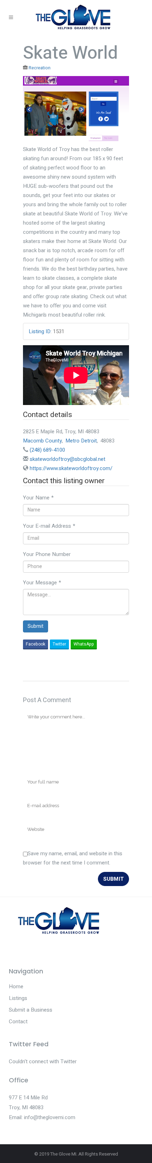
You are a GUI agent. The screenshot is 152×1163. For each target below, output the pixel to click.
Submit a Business (30, 1010)
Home (16, 986)
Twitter (59, 644)
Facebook (35, 644)
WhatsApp (84, 644)
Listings (18, 998)
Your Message (42, 582)
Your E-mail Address (49, 526)
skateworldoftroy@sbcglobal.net (67, 459)
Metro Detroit (81, 441)
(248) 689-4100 (47, 450)
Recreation (40, 68)
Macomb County (42, 441)
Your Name (38, 498)
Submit (35, 626)
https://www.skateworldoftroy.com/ (71, 468)
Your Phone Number (47, 554)
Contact (18, 1021)
